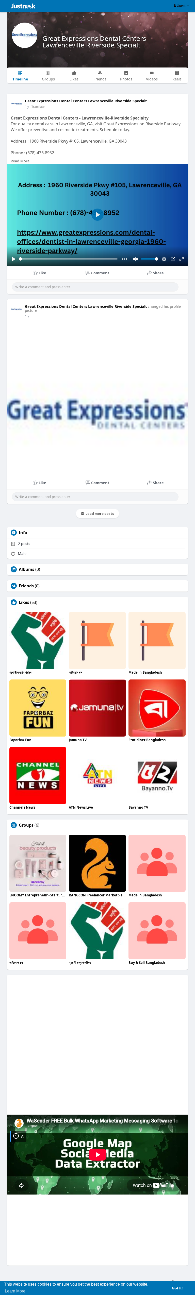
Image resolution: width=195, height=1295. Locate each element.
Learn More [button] (15, 1291)
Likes (24, 602)
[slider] (68, 259)
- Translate (37, 107)
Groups (26, 825)
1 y (27, 107)
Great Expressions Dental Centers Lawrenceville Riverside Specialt (94, 41)
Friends (26, 586)
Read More (20, 160)
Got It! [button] (177, 1288)
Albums (26, 569)
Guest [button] (181, 5)
